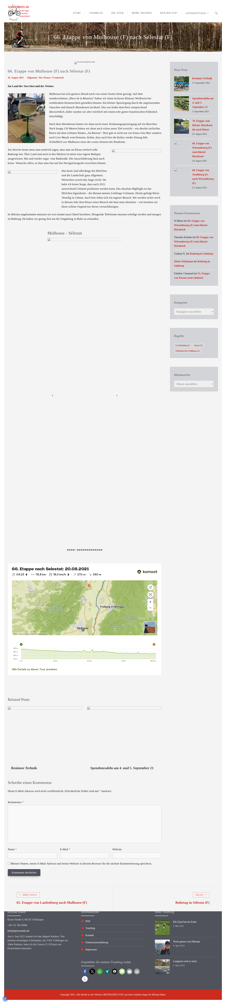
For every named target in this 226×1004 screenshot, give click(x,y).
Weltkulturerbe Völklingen (188, 351)
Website (117, 849)
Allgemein (32, 77)
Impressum (91, 949)
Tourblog (90, 928)
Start (87, 921)
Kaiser (198, 345)
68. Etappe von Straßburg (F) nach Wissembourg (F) (203, 177)
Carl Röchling (183, 345)
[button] (85, 971)
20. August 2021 (16, 77)
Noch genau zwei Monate (186, 941)
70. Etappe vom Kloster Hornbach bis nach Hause (202, 125)
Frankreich (58, 77)
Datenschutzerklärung (96, 942)
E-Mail (65, 849)
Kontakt (89, 935)
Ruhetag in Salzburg (201, 253)
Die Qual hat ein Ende (184, 921)
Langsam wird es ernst (185, 961)
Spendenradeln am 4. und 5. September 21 (122, 768)
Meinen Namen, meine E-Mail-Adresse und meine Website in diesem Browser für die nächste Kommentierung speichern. (81, 863)
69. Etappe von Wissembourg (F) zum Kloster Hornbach (202, 150)
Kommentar (16, 802)
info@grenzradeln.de (18, 930)
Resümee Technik (24, 768)
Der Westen (44, 77)
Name (12, 849)
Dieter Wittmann (183, 261)
